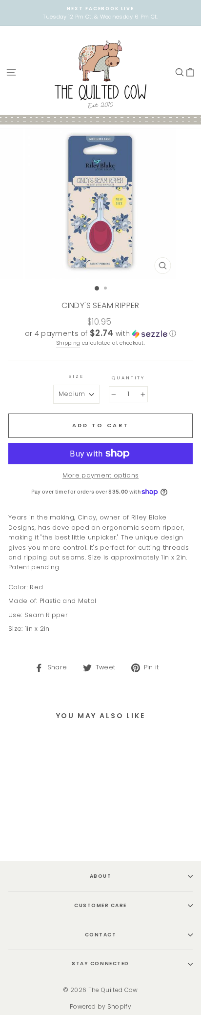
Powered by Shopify (100, 1006)
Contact (101, 934)
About (101, 876)
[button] (100, 334)
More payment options (100, 475)
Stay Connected (100, 963)
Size (76, 376)
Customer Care (100, 905)
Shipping (68, 343)
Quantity (128, 377)
